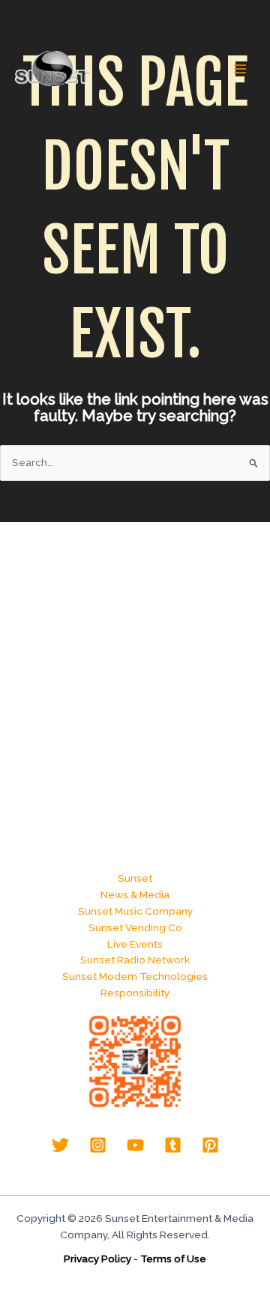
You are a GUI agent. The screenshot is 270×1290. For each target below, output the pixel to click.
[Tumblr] (173, 1145)
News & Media (135, 894)
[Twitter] (60, 1145)
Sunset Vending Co (135, 927)
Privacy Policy (97, 1259)
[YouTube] (135, 1145)
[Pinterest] (210, 1145)
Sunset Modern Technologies (135, 976)
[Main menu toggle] (240, 69)
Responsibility (135, 993)
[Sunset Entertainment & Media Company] (52, 68)
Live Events (135, 944)
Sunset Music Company (135, 911)
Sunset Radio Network (135, 960)
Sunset (135, 878)
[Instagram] (97, 1145)
